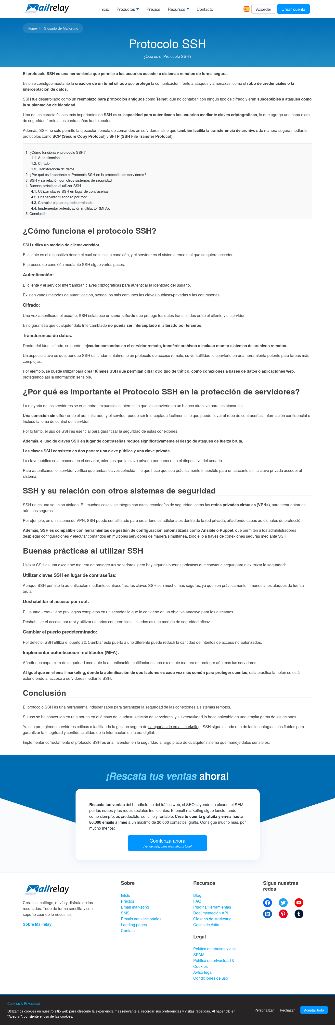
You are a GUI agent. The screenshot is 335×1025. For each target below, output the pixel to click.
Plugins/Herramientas (212, 907)
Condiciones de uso (210, 978)
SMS (125, 913)
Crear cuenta (293, 9)
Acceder (263, 9)
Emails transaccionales (141, 919)
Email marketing (135, 907)
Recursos (176, 9)
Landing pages (134, 924)
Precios (153, 9)
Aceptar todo (314, 1010)
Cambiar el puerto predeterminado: (62, 202)
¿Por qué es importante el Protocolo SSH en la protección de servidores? (86, 174)
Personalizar (264, 1010)
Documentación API (210, 913)
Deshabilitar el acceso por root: (59, 196)
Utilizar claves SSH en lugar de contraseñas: (70, 191)
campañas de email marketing (174, 726)
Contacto (205, 9)
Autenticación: (46, 157)
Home (32, 28)
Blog (197, 895)
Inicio (104, 9)
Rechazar (287, 1010)
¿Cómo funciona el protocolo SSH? (56, 152)
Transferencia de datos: (53, 168)
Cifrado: (41, 163)
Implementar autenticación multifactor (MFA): (70, 208)
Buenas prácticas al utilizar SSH (53, 185)
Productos (125, 9)
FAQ (197, 901)
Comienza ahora (167, 842)
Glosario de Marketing (61, 28)
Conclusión (36, 213)
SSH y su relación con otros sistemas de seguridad (69, 180)
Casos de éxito (206, 924)
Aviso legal (203, 972)
